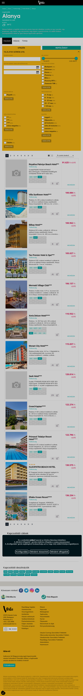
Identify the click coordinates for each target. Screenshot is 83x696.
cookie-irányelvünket (62, 542)
